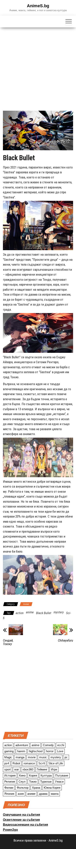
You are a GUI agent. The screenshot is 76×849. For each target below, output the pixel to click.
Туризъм (45, 781)
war (16, 769)
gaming (9, 751)
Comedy (48, 745)
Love (60, 751)
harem (21, 751)
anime (30, 612)
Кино (22, 775)
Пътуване (61, 775)
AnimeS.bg (38, 5)
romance (29, 763)
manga (20, 757)
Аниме (26, 604)
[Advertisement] (38, 67)
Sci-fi (41, 763)
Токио (33, 781)
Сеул (22, 781)
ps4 (6, 763)
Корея (33, 775)
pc (66, 757)
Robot (16, 763)
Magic (8, 757)
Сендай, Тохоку (8, 642)
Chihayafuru (65, 640)
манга (54, 793)
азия (21, 793)
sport (7, 769)
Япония (9, 793)
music (43, 757)
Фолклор (22, 787)
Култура (46, 775)
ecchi (60, 745)
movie (32, 757)
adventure (21, 745)
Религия (9, 781)
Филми (8, 787)
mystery (59, 612)
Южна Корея (52, 787)
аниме (31, 793)
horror (50, 751)
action (20, 613)
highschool (35, 751)
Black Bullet (43, 613)
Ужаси (59, 781)
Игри (54, 769)
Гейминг (42, 769)
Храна (36, 787)
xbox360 (27, 769)
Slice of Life (55, 763)
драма (43, 793)
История (10, 775)
